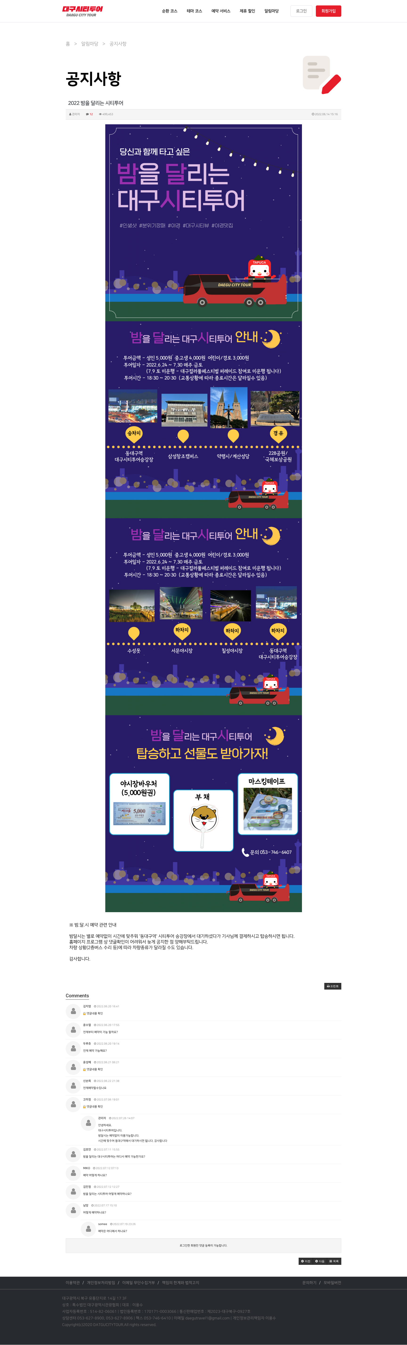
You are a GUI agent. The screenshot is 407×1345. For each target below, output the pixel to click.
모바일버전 (332, 1283)
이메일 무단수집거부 (138, 1283)
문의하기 (309, 1283)
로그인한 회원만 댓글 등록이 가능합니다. (203, 1245)
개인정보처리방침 (101, 1283)
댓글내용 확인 (95, 1013)
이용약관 (73, 1283)
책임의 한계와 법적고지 (180, 1283)
